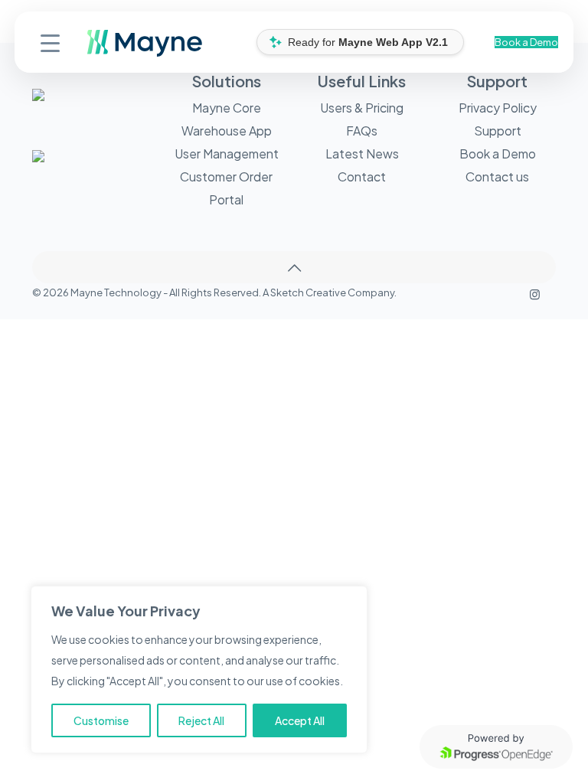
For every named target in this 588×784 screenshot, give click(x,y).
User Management (227, 153)
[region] (199, 669)
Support (497, 130)
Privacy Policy (498, 108)
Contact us (497, 176)
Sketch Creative (308, 292)
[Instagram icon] (535, 293)
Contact (362, 176)
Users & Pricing (361, 108)
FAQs (361, 130)
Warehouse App (226, 130)
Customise (101, 720)
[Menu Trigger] (50, 42)
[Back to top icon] (294, 267)
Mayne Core (226, 108)
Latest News (362, 153)
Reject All (201, 720)
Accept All (300, 720)
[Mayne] (93, 53)
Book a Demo (526, 42)
